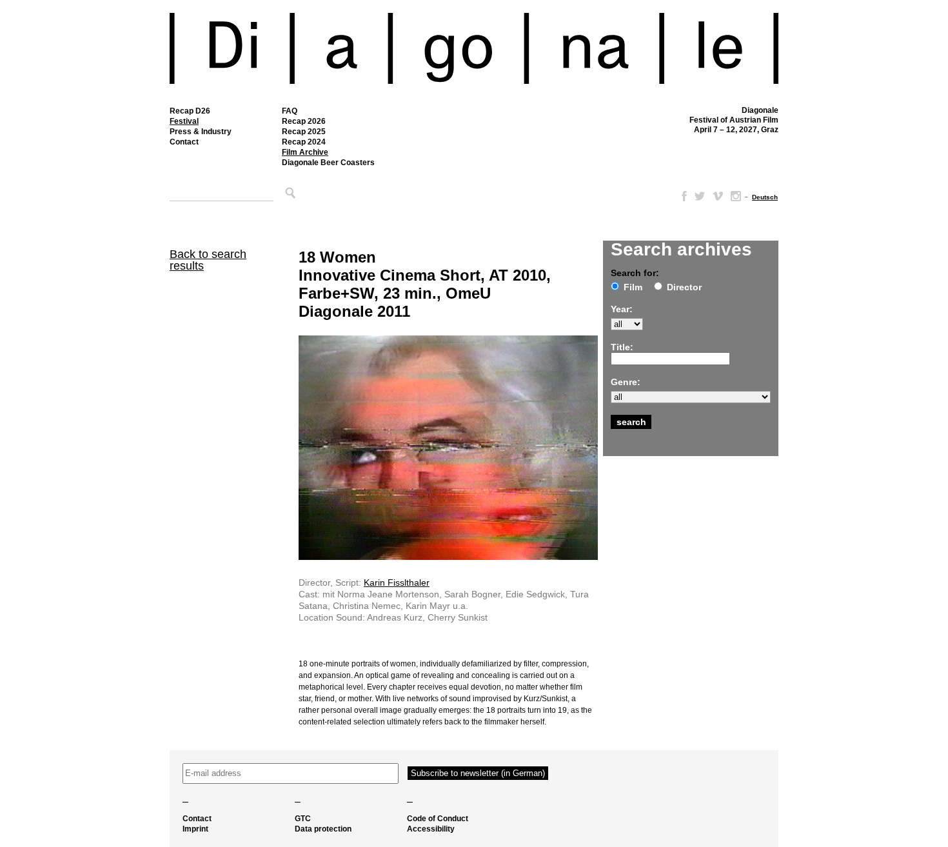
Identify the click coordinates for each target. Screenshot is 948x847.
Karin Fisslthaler (397, 582)
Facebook (681, 196)
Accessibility (431, 828)
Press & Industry (201, 131)
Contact (184, 141)
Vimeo (718, 196)
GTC (303, 818)
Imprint (195, 828)
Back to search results (208, 260)
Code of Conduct (437, 818)
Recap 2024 (304, 141)
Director (684, 287)
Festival (184, 121)
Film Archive (305, 152)
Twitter (700, 196)
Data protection (323, 828)
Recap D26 (190, 110)
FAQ (289, 110)
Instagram (736, 196)
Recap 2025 (304, 131)
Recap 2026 (304, 121)
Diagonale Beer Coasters (328, 162)
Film (633, 287)
